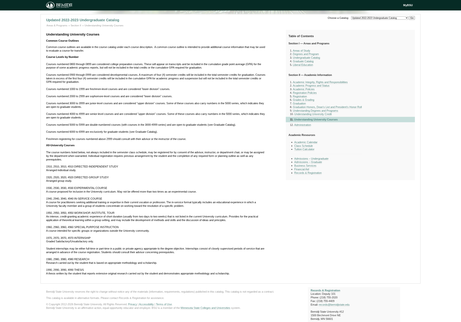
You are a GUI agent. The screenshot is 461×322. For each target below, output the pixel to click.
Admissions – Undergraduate (311, 158)
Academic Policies (304, 89)
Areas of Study (301, 50)
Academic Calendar (305, 142)
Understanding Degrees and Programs (315, 110)
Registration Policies (305, 92)
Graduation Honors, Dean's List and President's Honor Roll (327, 107)
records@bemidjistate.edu (334, 304)
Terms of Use (164, 304)
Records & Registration (308, 172)
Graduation (299, 103)
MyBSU (408, 5)
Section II (76, 25)
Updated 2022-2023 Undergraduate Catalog (82, 20)
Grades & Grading (303, 99)
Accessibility (146, 304)
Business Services (305, 165)
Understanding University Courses (103, 25)
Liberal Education (303, 64)
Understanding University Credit (313, 114)
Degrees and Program (306, 54)
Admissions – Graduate (308, 162)
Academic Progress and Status (311, 85)
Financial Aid (301, 169)
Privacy (132, 304)
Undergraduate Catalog (306, 57)
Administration (302, 124)
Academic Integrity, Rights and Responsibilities (320, 82)
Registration (300, 96)
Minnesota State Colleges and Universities (205, 307)
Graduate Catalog (303, 61)
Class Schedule (303, 145)
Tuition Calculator (304, 149)
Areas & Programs (57, 25)
